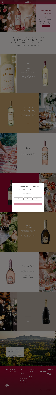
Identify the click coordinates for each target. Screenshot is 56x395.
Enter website (28, 204)
